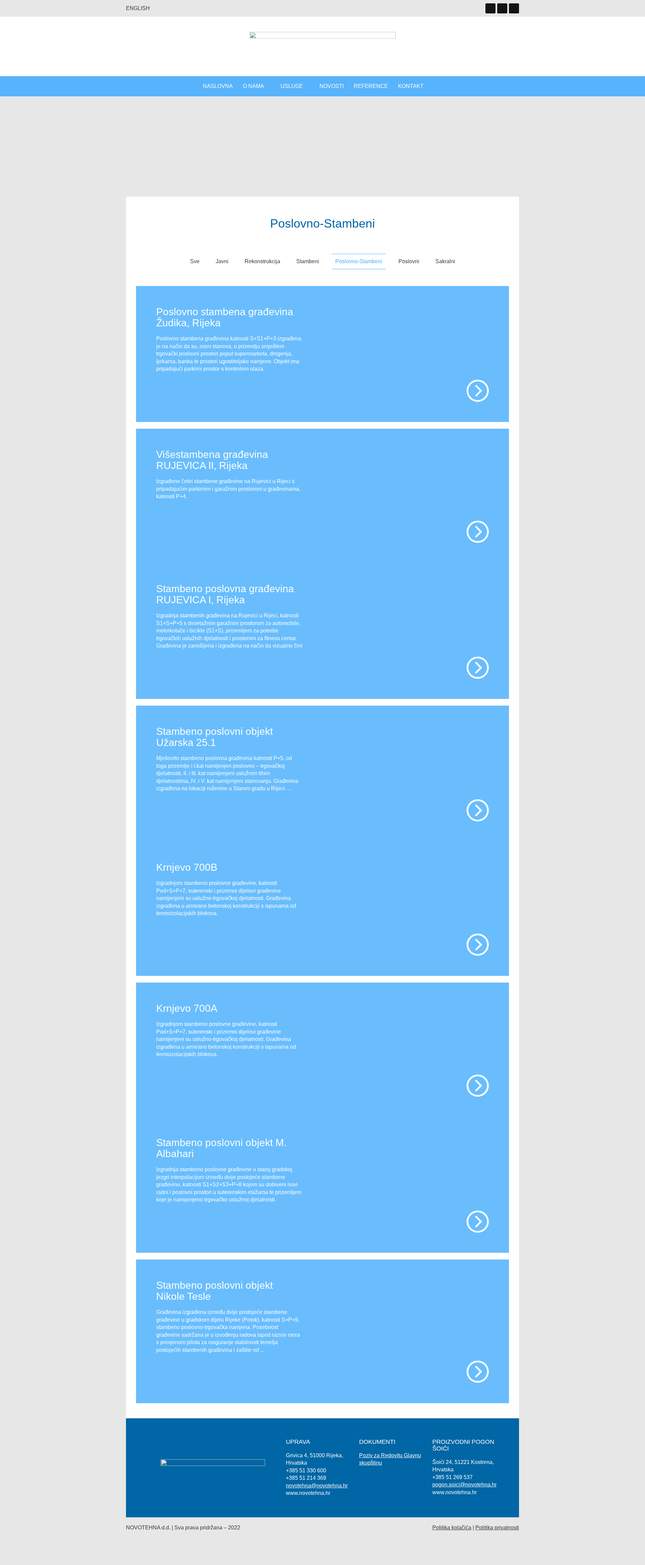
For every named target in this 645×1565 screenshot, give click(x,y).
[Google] (502, 8)
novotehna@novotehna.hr (317, 1485)
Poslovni (408, 261)
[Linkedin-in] (490, 8)
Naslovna (218, 86)
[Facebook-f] (514, 8)
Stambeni (307, 261)
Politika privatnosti (497, 1527)
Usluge (292, 86)
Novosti (331, 86)
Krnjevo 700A (186, 1008)
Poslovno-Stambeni (358, 261)
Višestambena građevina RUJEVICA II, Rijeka (212, 460)
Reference (371, 86)
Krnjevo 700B (186, 867)
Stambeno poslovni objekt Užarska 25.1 (214, 737)
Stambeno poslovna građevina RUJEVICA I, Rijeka (225, 594)
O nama (253, 86)
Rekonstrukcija (262, 261)
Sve (195, 261)
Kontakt (411, 86)
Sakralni (445, 261)
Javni (222, 261)
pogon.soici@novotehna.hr (464, 1484)
